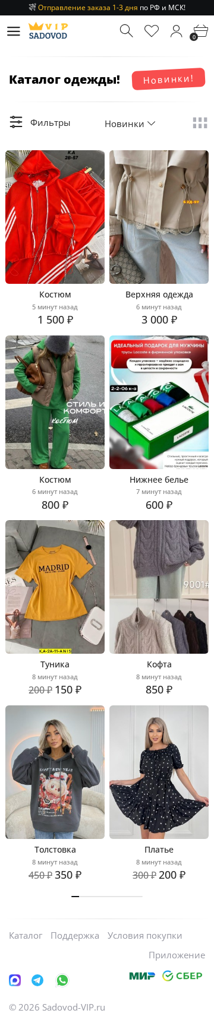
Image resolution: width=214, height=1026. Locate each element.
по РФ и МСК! (111, 7)
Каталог (25, 935)
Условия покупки (145, 935)
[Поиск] (127, 31)
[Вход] (176, 31)
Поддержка (75, 935)
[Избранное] (152, 31)
